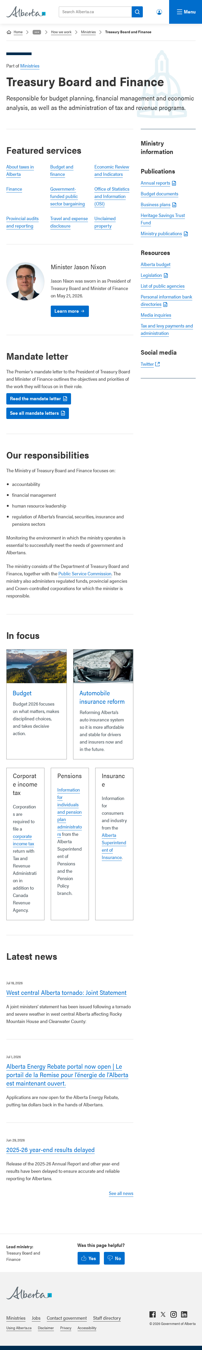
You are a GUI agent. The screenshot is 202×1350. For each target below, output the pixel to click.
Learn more (66, 310)
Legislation (151, 275)
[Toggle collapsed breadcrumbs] (37, 32)
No (118, 1258)
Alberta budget (155, 264)
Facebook (152, 1314)
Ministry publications (161, 233)
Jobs (36, 1317)
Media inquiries (156, 314)
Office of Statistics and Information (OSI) (111, 196)
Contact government (67, 1317)
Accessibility (87, 1327)
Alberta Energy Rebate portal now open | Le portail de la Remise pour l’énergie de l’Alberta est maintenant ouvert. (67, 1074)
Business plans (155, 204)
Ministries (88, 31)
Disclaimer (46, 1327)
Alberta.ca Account (159, 11)
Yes (92, 1258)
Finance (14, 188)
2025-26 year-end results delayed (50, 1149)
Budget (22, 692)
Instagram (173, 1314)
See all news (121, 1193)
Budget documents (159, 193)
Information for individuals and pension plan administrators (69, 811)
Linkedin (184, 1314)
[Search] (137, 11)
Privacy (65, 1327)
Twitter (147, 363)
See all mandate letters (34, 412)
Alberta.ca (95, 1293)
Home (18, 31)
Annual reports (155, 182)
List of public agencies (163, 285)
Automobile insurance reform (102, 697)
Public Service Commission (85, 573)
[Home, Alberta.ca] (25, 11)
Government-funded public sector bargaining (67, 196)
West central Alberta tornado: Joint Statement (66, 992)
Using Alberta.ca (19, 1327)
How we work (61, 31)
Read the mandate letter (35, 398)
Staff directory (107, 1317)
